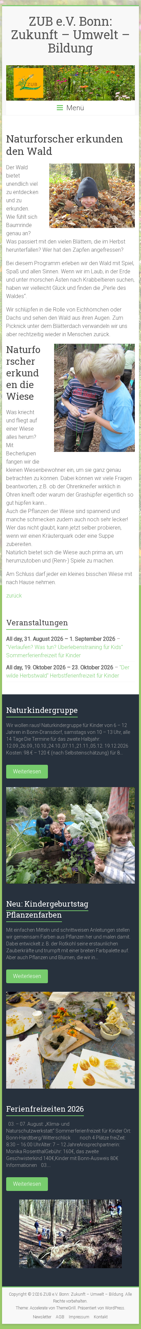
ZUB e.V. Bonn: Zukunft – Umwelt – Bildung (70, 34)
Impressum (79, 1317)
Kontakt (101, 1317)
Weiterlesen (27, 771)
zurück (14, 595)
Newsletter (42, 1317)
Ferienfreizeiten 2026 (45, 1109)
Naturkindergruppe (42, 710)
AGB (60, 1317)
